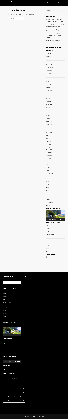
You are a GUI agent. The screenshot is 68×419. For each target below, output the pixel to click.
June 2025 (48, 78)
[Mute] (60, 219)
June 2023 (48, 138)
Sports (47, 187)
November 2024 (49, 98)
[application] (55, 215)
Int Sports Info (8, 2)
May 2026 (48, 59)
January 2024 (49, 121)
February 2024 (49, 118)
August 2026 (49, 53)
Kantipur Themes (41, 416)
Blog (48, 2)
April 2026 (48, 61)
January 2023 (49, 149)
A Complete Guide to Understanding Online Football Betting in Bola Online (54, 20)
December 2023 (49, 124)
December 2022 (49, 152)
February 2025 (49, 90)
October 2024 (49, 101)
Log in (47, 196)
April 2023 (48, 144)
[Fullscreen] (63, 219)
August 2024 (49, 104)
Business (48, 167)
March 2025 (48, 87)
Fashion (48, 176)
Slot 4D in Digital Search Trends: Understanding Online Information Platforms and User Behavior (53, 42)
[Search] (26, 18)
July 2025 (48, 76)
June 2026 (48, 56)
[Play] (48, 219)
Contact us (54, 2)
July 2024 (48, 107)
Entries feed (48, 199)
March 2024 (48, 115)
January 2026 (49, 64)
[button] (55, 215)
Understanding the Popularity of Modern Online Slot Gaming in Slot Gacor (55, 25)
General (48, 179)
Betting (47, 164)
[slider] (54, 219)
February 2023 (49, 147)
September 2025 (49, 73)
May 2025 (48, 81)
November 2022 (49, 155)
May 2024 (48, 110)
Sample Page (61, 2)
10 (5, 392)
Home (47, 184)
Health (47, 181)
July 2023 (48, 135)
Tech (47, 190)
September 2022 (49, 158)
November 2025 (49, 70)
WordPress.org (49, 205)
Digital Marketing (50, 173)
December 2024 (49, 95)
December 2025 (49, 67)
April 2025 (48, 84)
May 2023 (48, 141)
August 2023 (49, 132)
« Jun (4, 408)
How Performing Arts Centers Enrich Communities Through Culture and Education (54, 35)
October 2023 (49, 130)
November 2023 (49, 127)
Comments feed (49, 202)
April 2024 (48, 113)
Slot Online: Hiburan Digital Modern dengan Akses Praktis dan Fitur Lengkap (55, 29)
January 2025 (49, 93)
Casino (47, 170)
